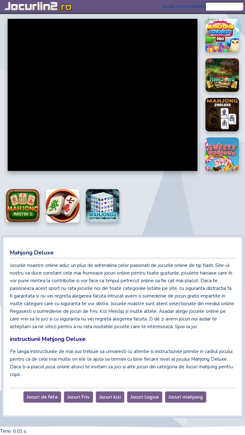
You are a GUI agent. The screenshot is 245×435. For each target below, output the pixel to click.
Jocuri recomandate (184, 6)
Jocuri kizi (110, 397)
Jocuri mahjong (185, 397)
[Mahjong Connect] (222, 35)
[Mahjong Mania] (62, 206)
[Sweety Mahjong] (222, 154)
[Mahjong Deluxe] (222, 114)
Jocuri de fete (42, 397)
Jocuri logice (144, 397)
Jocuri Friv (78, 397)
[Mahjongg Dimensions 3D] (102, 206)
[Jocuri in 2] (43, 6)
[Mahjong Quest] (222, 75)
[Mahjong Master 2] (23, 206)
